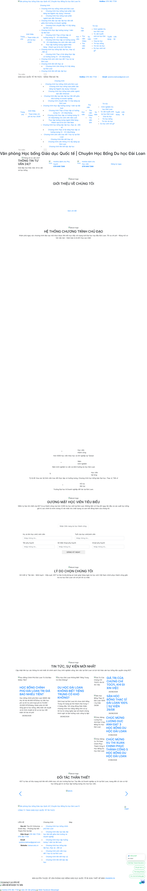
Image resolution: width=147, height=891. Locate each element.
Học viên (77, 38)
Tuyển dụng (109, 38)
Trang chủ (22, 38)
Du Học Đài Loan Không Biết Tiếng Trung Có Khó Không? (71, 692)
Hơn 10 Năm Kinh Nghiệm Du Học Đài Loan (79, 596)
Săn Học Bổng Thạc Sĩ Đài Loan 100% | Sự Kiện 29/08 (117, 702)
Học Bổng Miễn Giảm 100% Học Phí (68, 652)
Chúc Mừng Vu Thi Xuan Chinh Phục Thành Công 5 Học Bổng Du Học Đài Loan (117, 748)
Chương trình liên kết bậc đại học (54, 71)
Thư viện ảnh (83, 45)
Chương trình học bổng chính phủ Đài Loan (57, 9)
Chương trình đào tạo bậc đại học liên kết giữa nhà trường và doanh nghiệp (55, 834)
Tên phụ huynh (28, 543)
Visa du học (98, 41)
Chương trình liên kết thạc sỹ (52, 64)
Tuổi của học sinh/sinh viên (85, 534)
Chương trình (45, 5)
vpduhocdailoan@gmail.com (115, 77)
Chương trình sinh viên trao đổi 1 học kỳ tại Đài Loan (54, 852)
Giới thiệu (30, 34)
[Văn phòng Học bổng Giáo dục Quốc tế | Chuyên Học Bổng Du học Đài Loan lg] (49, 1)
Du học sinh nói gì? (107, 124)
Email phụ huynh (98, 543)
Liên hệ (115, 38)
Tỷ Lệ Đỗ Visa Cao (49, 621)
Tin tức (95, 26)
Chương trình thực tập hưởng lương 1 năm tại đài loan (55, 841)
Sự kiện (89, 38)
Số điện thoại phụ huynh (67, 543)
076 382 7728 (108, 1)
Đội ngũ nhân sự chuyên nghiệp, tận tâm (80, 630)
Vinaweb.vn (110, 878)
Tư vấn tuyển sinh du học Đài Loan (99, 36)
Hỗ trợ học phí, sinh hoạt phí (61, 609)
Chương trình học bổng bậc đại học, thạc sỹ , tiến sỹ (55, 846)
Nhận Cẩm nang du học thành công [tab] (73, 526)
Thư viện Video (84, 38)
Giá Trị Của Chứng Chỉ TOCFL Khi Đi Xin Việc (116, 683)
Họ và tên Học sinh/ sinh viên (34, 534)
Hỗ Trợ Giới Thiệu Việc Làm (60, 640)
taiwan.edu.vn (33, 845)
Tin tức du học (99, 46)
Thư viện (82, 29)
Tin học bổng (99, 43)
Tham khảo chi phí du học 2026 (33, 39)
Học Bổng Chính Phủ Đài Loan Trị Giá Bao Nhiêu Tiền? (35, 691)
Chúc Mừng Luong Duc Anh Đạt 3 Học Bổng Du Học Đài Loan (116, 724)
